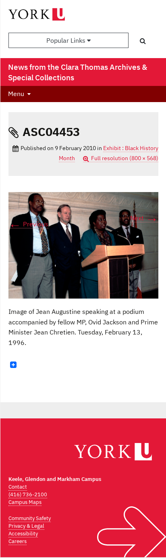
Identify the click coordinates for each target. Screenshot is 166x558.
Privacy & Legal (26, 525)
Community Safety (29, 518)
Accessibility (23, 533)
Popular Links (66, 40)
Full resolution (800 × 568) (124, 158)
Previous (28, 224)
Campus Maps (25, 502)
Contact (17, 486)
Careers (17, 541)
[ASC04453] (83, 244)
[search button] (143, 41)
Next (144, 218)
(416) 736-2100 (27, 494)
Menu (16, 94)
